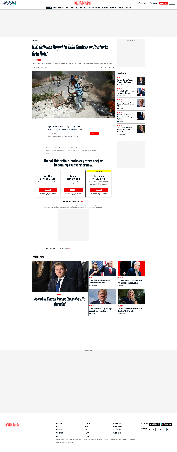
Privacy (85, 439)
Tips (67, 439)
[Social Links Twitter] (153, 430)
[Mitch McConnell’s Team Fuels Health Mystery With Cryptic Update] (141, 119)
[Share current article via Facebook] (101, 67)
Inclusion (107, 439)
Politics (91, 8)
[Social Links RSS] (164, 430)
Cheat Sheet (57, 8)
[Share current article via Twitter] (105, 67)
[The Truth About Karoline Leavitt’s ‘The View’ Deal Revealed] (141, 132)
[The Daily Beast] (83, 3)
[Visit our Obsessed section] (15, 3)
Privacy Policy (75, 136)
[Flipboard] (167, 430)
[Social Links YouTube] (160, 430)
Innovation (113, 8)
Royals (85, 8)
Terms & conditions (115, 439)
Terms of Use (67, 136)
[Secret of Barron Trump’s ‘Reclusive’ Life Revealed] (141, 84)
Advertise (76, 439)
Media (72, 8)
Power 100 (104, 8)
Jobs (70, 439)
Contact (63, 439)
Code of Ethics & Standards (96, 439)
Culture (87, 433)
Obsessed (79, 8)
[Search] (175, 8)
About (58, 439)
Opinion (97, 8)
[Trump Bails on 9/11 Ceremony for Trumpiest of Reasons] (141, 95)
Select (48, 190)
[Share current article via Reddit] (113, 67)
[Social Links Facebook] (149, 430)
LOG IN (172, 3)
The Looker (65, 8)
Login (82, 201)
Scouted (128, 8)
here (69, 248)
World (86, 430)
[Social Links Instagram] (156, 430)
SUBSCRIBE (163, 3)
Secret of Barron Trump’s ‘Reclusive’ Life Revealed (59, 301)
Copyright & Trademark (129, 439)
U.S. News (121, 8)
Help (80, 439)
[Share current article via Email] (109, 67)
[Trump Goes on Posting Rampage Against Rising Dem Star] (141, 106)
